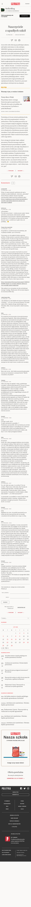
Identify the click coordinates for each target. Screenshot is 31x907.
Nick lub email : (5, 592)
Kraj (7, 806)
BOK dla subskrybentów (14, 823)
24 (24, 642)
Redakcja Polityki (14, 815)
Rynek (22, 801)
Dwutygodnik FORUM (6, 850)
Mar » (7, 648)
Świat (7, 809)
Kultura (22, 803)
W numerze (7, 801)
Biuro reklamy (14, 818)
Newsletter (15, 792)
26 (3, 645)
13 (7, 639)
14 (11, 639)
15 (15, 639)
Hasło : (7, 597)
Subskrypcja (15, 794)
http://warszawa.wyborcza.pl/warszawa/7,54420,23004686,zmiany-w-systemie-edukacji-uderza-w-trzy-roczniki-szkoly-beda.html (15, 283)
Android (15, 837)
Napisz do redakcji (14, 821)
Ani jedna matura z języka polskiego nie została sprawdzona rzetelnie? (14, 697)
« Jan (2, 648)
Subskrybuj (24, 16)
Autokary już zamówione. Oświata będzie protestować (15, 704)
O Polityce (14, 826)
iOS (11, 837)
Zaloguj (27, 3)
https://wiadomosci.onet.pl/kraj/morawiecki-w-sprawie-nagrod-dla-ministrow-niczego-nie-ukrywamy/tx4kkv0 (14, 200)
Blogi (22, 809)
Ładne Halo (25, 850)
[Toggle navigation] (2, 3)
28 (11, 645)
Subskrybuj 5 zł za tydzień (15, 778)
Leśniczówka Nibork (6, 854)
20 (7, 642)
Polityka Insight (5, 852)
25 (28, 642)
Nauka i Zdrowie (22, 806)
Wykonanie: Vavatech (20, 852)
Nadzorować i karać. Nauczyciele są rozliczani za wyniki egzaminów (14, 710)
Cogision (21, 850)
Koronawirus (7, 803)
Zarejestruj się (21, 607)
